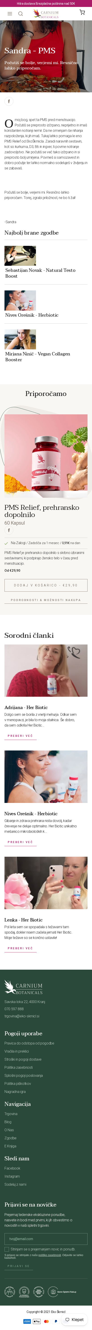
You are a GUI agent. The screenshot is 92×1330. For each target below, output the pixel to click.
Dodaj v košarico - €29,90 (46, 585)
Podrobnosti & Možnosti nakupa (46, 600)
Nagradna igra (15, 1092)
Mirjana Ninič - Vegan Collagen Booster (37, 356)
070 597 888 (13, 1009)
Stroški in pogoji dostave (23, 1059)
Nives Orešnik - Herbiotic (32, 314)
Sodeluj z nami (15, 1184)
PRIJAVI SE (19, 1266)
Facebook (12, 1168)
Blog (7, 1122)
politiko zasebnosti (49, 1255)
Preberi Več (20, 735)
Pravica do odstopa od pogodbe (29, 1043)
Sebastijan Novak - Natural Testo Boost (40, 273)
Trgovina (10, 1114)
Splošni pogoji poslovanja (23, 1075)
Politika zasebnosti (18, 1067)
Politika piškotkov (17, 1083)
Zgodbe (10, 1138)
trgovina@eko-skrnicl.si (21, 1016)
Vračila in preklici (16, 1051)
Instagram (12, 1176)
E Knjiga (10, 1146)
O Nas (9, 1130)
